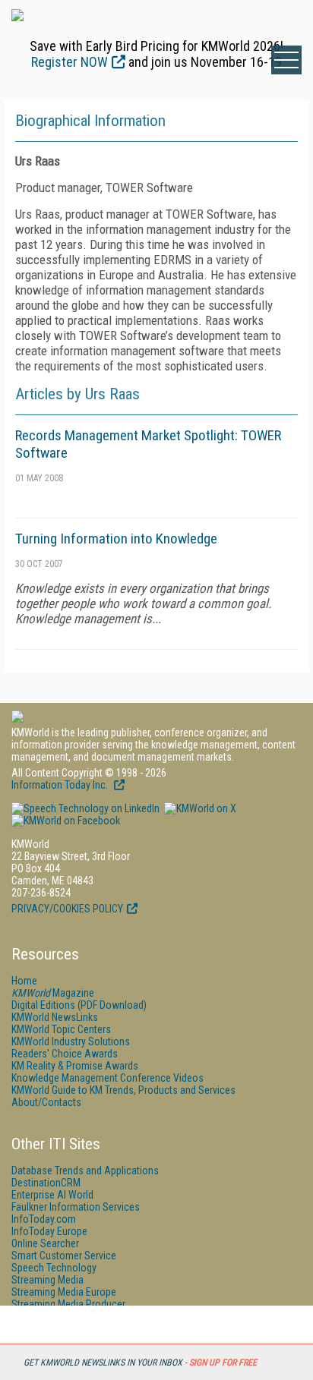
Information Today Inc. (60, 785)
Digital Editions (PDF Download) (79, 1005)
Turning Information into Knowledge (116, 538)
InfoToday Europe (49, 1231)
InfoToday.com (43, 1219)
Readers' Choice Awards (64, 1054)
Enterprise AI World (52, 1195)
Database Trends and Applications (85, 1170)
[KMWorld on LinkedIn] (85, 808)
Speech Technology (53, 1268)
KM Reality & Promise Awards (74, 1066)
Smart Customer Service (63, 1255)
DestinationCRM (46, 1183)
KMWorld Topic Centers (61, 1029)
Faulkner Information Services (75, 1207)
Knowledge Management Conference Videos (107, 1078)
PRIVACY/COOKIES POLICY (67, 909)
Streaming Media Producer (68, 1304)
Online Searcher (45, 1243)
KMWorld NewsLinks (54, 1017)
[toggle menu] (286, 60)
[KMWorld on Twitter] (199, 808)
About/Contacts (46, 1102)
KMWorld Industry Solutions (70, 1041)
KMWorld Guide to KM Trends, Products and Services (123, 1090)
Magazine (52, 993)
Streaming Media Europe (63, 1292)
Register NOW (69, 62)
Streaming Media (47, 1280)
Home (24, 981)
